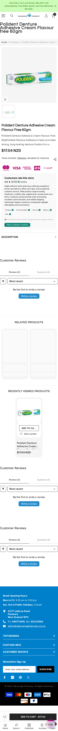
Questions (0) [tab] (43, 272)
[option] (29, 6)
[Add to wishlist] (4, 717)
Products (15, 42)
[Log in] (46, 15)
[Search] (12, 15)
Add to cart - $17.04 (33, 716)
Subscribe (45, 669)
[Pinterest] (20, 677)
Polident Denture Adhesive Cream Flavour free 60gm (28, 445)
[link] (15, 368)
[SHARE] (54, 159)
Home (4, 42)
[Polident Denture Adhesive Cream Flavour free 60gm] (29, 411)
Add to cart (29, 428)
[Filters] (3, 281)
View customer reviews (17, 224)
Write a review (29, 296)
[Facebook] (4, 677)
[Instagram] (12, 677)
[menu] (3, 15)
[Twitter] (28, 677)
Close (55, 6)
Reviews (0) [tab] (14, 272)
